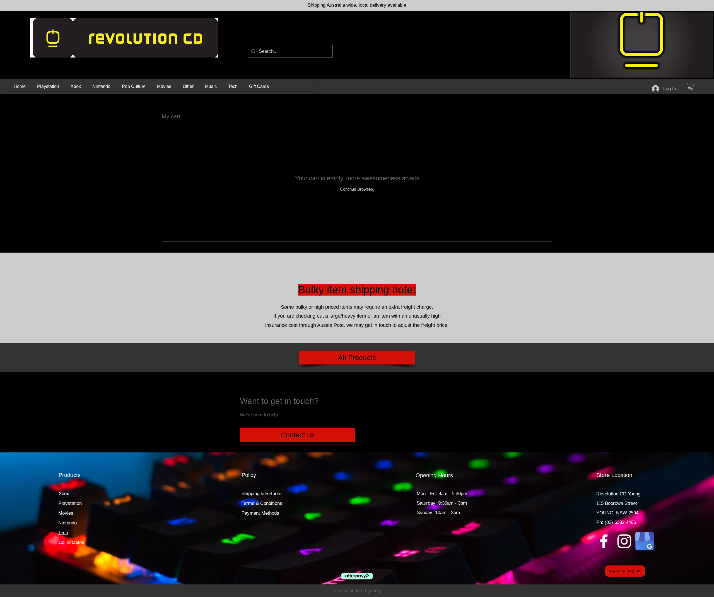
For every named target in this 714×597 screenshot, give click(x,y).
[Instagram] (624, 541)
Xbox (64, 493)
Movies (65, 513)
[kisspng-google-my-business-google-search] (644, 541)
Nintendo (67, 523)
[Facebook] (604, 541)
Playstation (70, 503)
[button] (48, 86)
